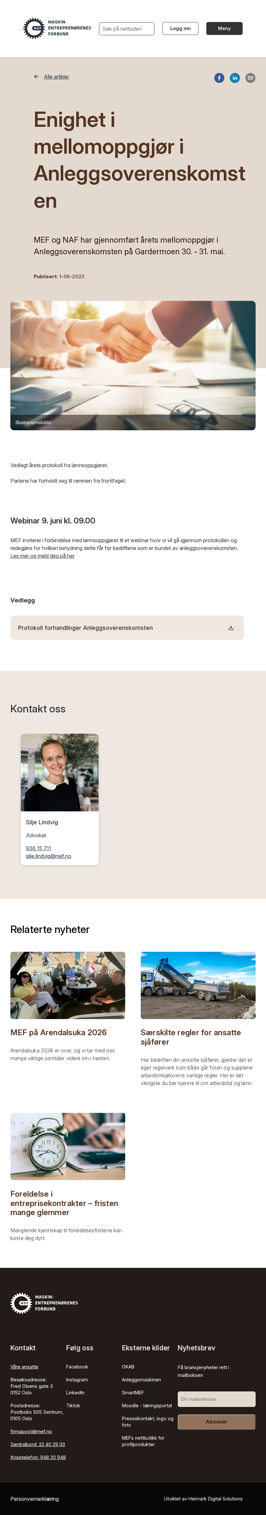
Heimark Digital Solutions (215, 1498)
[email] (250, 79)
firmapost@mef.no (31, 1431)
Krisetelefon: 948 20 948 (38, 1457)
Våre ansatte (24, 1367)
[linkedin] (235, 79)
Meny (224, 28)
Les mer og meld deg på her (42, 556)
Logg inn (180, 28)
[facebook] (219, 79)
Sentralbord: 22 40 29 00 (37, 1444)
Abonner (216, 1422)
